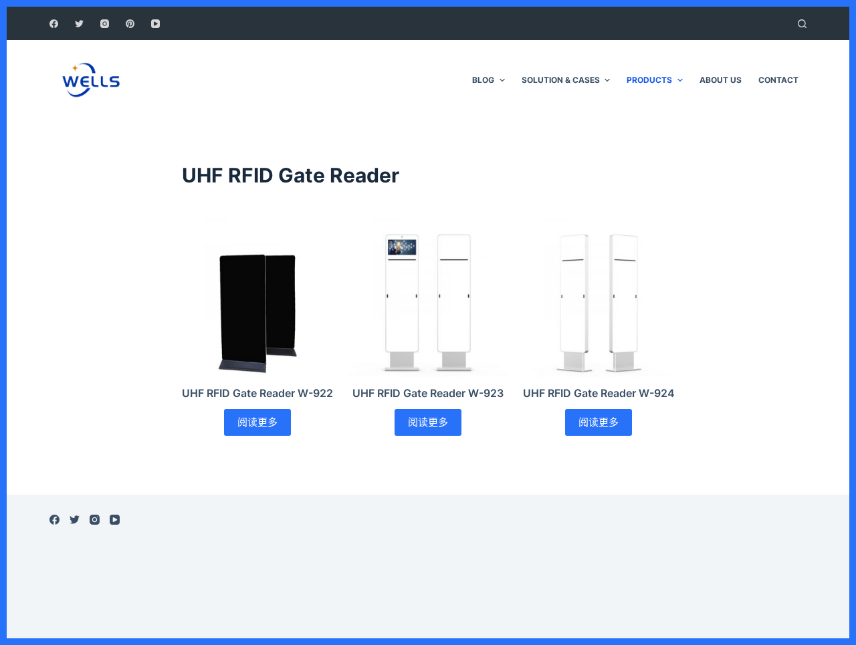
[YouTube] (155, 23)
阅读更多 (257, 422)
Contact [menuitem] (778, 80)
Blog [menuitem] (483, 80)
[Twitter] (79, 23)
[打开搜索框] (802, 23)
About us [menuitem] (721, 80)
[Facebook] (53, 23)
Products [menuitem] (649, 80)
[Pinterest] (130, 23)
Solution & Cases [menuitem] (561, 80)
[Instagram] (104, 23)
